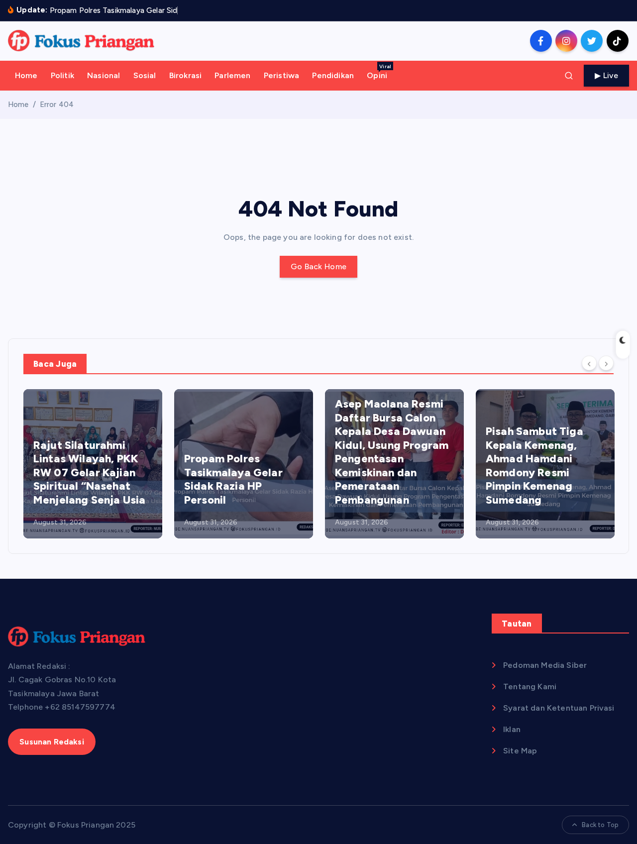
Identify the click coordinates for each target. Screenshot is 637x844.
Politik (62, 75)
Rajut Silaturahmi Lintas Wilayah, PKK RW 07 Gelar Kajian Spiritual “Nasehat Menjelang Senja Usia (89, 472)
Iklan (512, 729)
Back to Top (600, 825)
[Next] (606, 363)
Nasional (103, 75)
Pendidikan (333, 75)
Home (26, 75)
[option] (92, 463)
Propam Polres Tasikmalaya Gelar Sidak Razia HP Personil (233, 479)
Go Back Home (319, 266)
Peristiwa (281, 75)
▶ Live (606, 75)
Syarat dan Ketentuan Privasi (558, 708)
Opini (379, 71)
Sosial (144, 75)
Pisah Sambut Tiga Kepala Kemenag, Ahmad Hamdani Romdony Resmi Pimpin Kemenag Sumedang (534, 465)
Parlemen (232, 75)
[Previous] (589, 363)
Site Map (520, 750)
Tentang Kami (529, 686)
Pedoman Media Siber (545, 665)
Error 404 (57, 104)
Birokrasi (185, 75)
